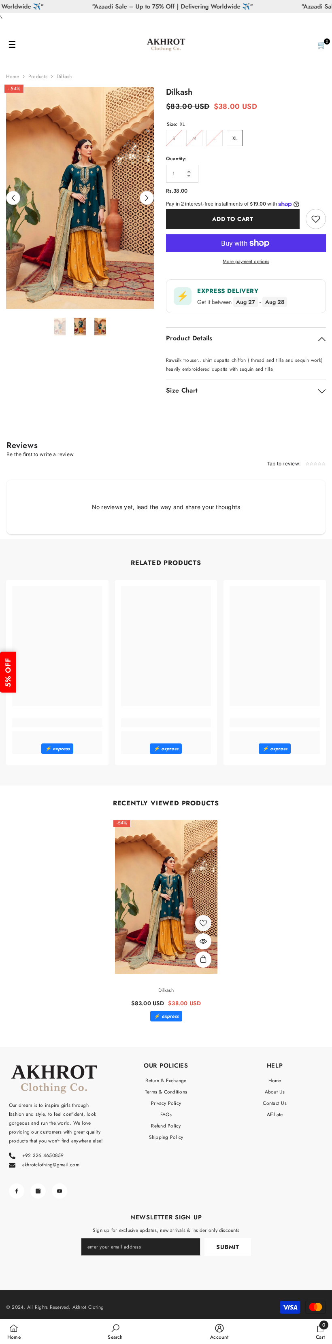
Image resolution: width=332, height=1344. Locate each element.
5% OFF (8, 672)
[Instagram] (38, 1191)
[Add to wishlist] (316, 219)
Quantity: (176, 158)
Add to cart (232, 219)
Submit (227, 1247)
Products (37, 76)
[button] (13, 198)
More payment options (246, 261)
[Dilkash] (166, 897)
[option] (80, 198)
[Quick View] (203, 941)
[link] (57, 722)
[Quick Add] (203, 959)
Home (12, 76)
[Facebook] (16, 1191)
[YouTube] (59, 1191)
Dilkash (166, 990)
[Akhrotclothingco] (166, 45)
